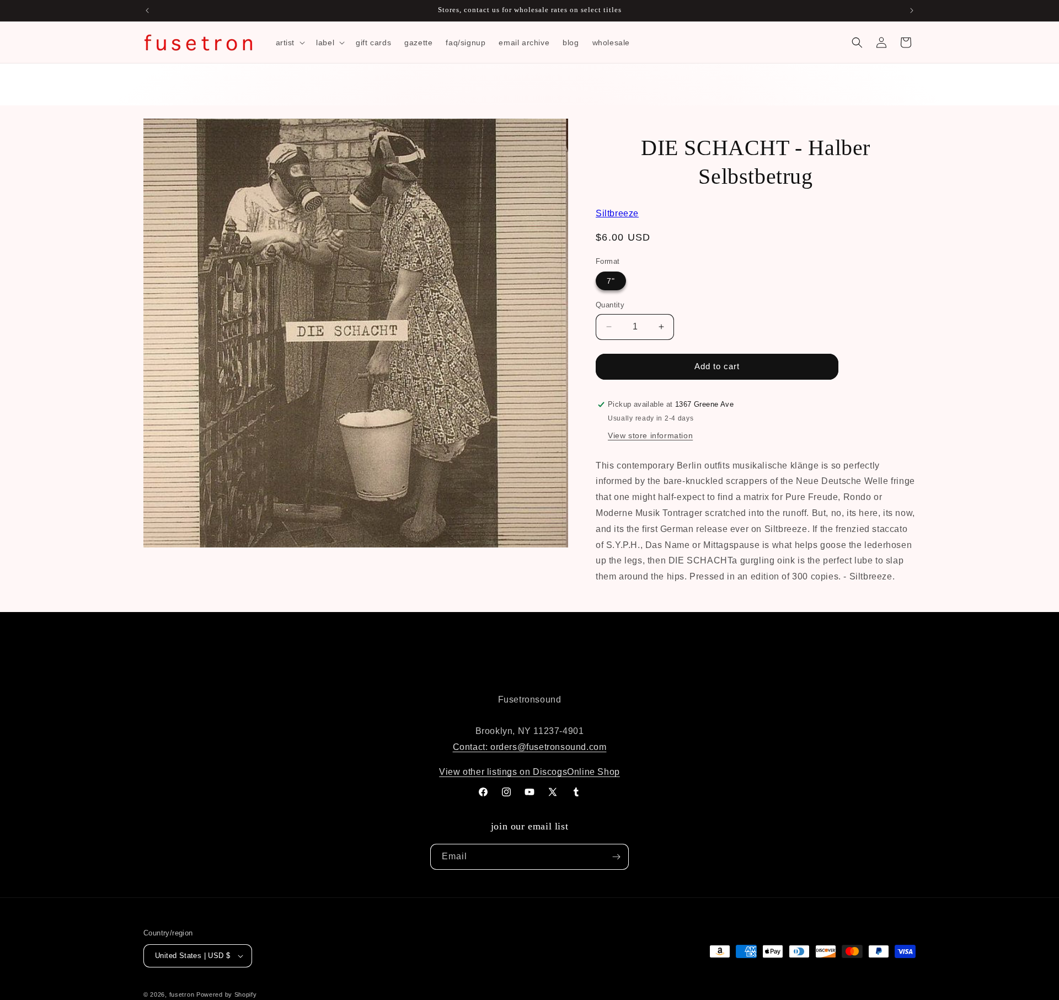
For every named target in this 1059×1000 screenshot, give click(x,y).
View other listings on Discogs (503, 771)
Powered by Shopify (226, 994)
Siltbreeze (617, 213)
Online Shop (593, 771)
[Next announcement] (912, 10)
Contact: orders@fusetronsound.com (530, 747)
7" (611, 280)
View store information (650, 435)
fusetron (182, 994)
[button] (289, 42)
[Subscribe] (616, 857)
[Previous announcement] (147, 10)
